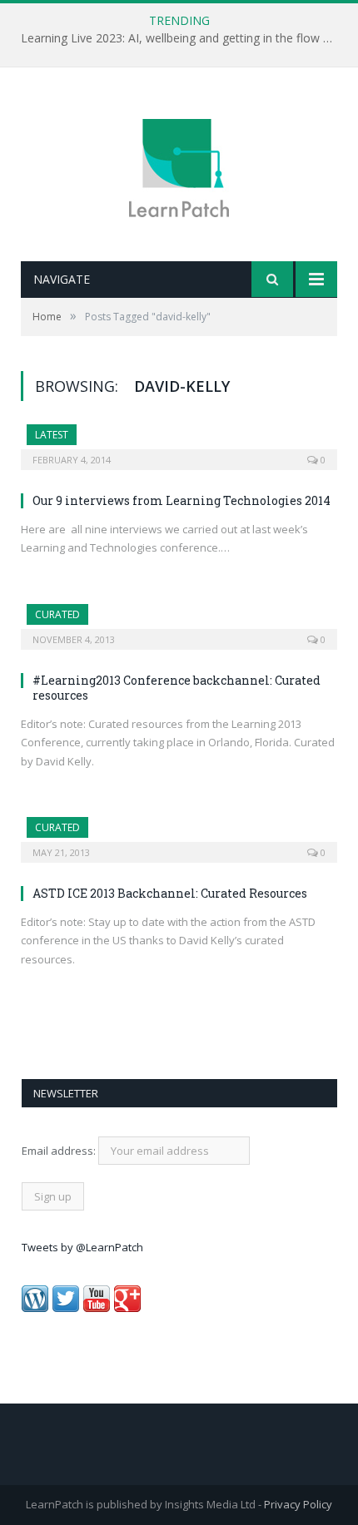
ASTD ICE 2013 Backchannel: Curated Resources (169, 893)
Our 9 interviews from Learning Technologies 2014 (181, 500)
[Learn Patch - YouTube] (96, 1307)
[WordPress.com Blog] (35, 1307)
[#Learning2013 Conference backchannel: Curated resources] (179, 621)
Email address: (60, 1150)
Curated (57, 614)
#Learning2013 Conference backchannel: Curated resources (176, 687)
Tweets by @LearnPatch (82, 1247)
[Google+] (127, 1307)
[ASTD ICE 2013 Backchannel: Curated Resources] (179, 834)
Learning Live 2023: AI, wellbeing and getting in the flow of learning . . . (183, 38)
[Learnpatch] (179, 166)
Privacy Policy (298, 1504)
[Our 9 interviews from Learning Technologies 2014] (179, 441)
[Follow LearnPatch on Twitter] (65, 1307)
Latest (51, 435)
